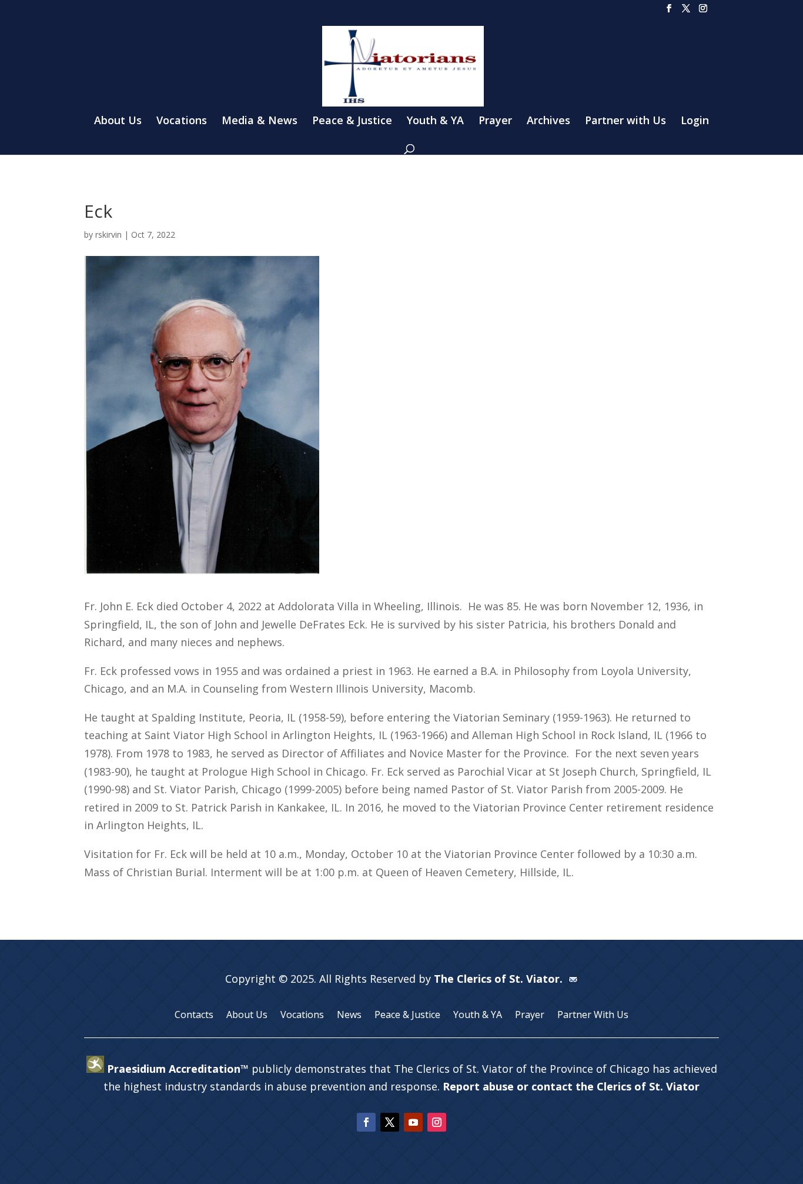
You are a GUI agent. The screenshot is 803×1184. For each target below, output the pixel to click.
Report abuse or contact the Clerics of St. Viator (571, 1086)
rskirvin (108, 234)
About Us (118, 121)
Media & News (259, 121)
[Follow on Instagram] (436, 1122)
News (349, 1015)
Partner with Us (625, 121)
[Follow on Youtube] (413, 1122)
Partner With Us (592, 1015)
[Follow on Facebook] (366, 1122)
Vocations (181, 121)
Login (695, 121)
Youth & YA (435, 121)
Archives (548, 121)
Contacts (194, 1015)
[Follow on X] (389, 1122)
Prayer (495, 121)
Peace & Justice (352, 121)
